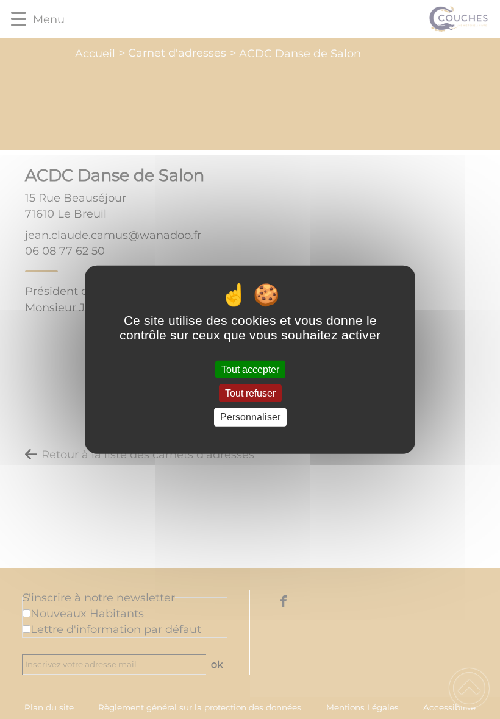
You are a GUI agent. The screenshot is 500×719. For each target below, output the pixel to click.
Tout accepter (250, 369)
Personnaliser (250, 417)
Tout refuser (250, 393)
